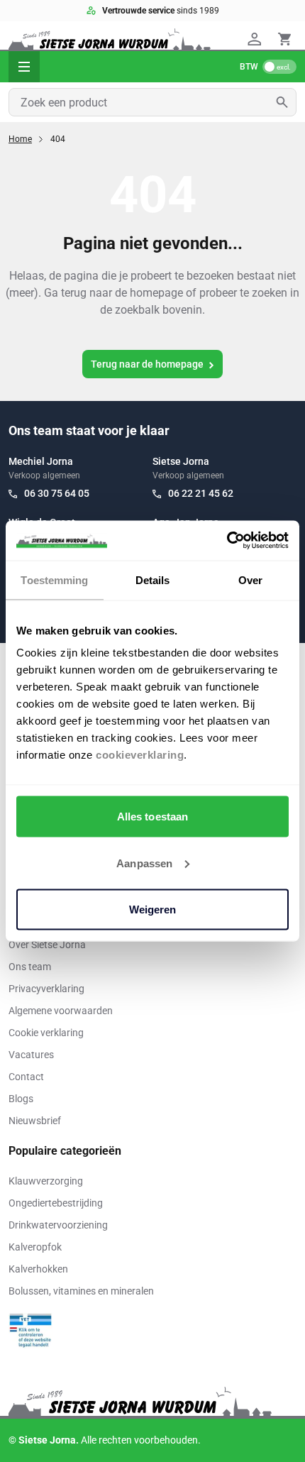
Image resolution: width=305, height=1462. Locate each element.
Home (20, 139)
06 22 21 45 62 (200, 493)
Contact (26, 1076)
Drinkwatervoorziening (58, 1225)
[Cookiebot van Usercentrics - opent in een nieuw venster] (227, 541)
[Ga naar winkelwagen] (284, 39)
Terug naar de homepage (147, 364)
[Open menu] (24, 66)
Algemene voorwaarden (61, 1010)
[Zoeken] (286, 102)
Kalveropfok (35, 1247)
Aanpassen (144, 863)
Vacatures (31, 1054)
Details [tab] (152, 579)
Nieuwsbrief (35, 1120)
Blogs (21, 1098)
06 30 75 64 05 (56, 493)
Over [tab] (250, 579)
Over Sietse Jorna (47, 944)
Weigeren (153, 909)
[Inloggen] (257, 39)
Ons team (30, 966)
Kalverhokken (38, 1269)
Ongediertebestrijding (56, 1203)
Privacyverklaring (46, 988)
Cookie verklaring (46, 1032)
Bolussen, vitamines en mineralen (81, 1291)
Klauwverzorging (46, 1181)
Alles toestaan (152, 816)
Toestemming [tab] (54, 579)
